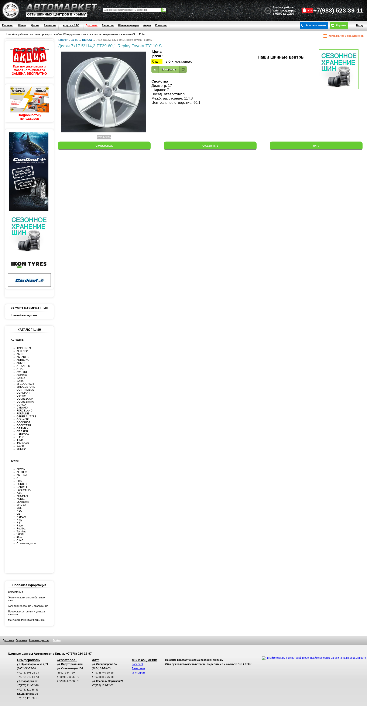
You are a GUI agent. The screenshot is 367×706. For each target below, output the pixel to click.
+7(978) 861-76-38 (103, 676)
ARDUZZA (23, 360)
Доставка (91, 25)
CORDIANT (23, 392)
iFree (20, 537)
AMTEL (21, 354)
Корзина (341, 25)
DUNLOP (22, 404)
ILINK (20, 440)
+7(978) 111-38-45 (27, 689)
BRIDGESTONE (26, 386)
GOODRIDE (23, 422)
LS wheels (23, 501)
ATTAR (20, 369)
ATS (19, 478)
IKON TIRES (24, 348)
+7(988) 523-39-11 (338, 10)
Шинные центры (128, 25)
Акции (147, 25)
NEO (19, 510)
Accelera (22, 374)
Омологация (15, 592)
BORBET (22, 484)
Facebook (137, 664)
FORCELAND (24, 410)
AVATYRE (22, 372)
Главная (7, 25)
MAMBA (21, 504)
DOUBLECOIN (25, 398)
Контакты (161, 25)
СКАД (20, 540)
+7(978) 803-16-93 (28, 672)
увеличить (104, 137)
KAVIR (20, 446)
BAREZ (21, 377)
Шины (22, 25)
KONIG (21, 498)
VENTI (20, 534)
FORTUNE (23, 413)
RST (19, 522)
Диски (35, 25)
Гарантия (108, 25)
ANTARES (22, 357)
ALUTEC (22, 472)
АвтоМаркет (61, 7)
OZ (18, 513)
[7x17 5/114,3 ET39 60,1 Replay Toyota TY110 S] (103, 132)
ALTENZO (22, 351)
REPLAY (22, 516)
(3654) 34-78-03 (101, 668)
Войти (57, 640)
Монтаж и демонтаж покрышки (26, 620)
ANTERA (22, 475)
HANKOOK (23, 434)
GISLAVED (23, 419)
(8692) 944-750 (66, 672)
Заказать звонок (315, 25)
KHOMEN (22, 495)
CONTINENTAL (25, 389)
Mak (19, 507)
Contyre (21, 395)
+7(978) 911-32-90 (28, 685)
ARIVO (20, 363)
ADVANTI (22, 469)
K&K (19, 492)
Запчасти (50, 25)
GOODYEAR (24, 425)
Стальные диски (26, 543)
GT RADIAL (23, 431)
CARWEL (22, 487)
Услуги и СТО (71, 25)
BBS (19, 481)
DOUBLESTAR (25, 401)
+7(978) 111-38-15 (27, 698)
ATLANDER (23, 366)
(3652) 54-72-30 (26, 668)
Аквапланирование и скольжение (28, 606)
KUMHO (21, 449)
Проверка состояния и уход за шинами (26, 613)
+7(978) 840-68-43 (28, 676)
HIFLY (20, 437)
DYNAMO (22, 407)
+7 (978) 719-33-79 (68, 676)
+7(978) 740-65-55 (103, 672)
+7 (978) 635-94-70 (68, 681)
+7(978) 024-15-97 (79, 653)
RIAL (19, 519)
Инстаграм (138, 672)
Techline (21, 531)
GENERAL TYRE (26, 416)
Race (20, 525)
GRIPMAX (22, 428)
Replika (21, 528)
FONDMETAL (24, 489)
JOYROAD (23, 443)
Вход (359, 25)
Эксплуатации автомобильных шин (26, 599)
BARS (20, 380)
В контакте (138, 668)
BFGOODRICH (25, 383)
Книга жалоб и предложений (346, 35)
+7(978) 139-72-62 (103, 685)
